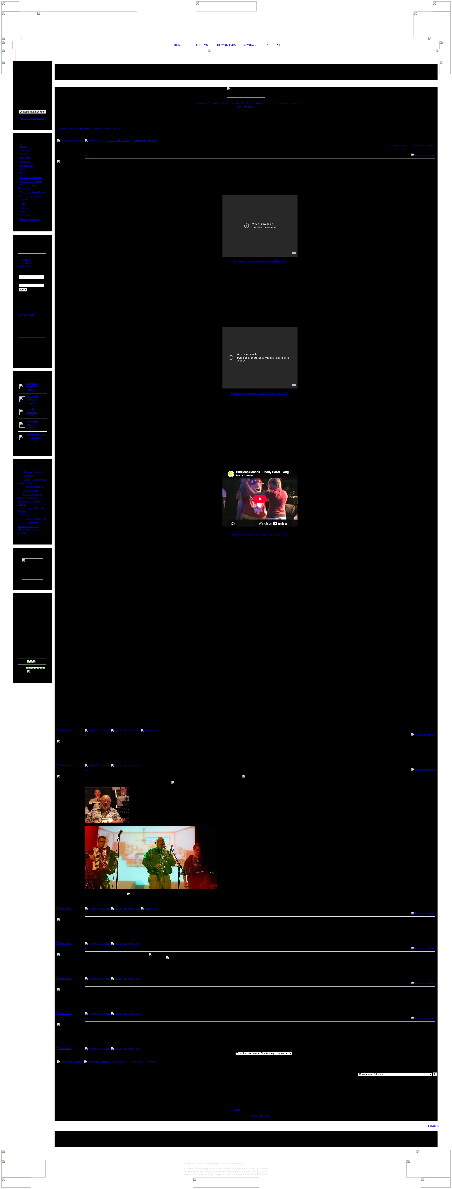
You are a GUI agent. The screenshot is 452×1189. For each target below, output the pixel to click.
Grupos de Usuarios (207, 103)
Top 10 (24, 207)
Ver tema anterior (400, 145)
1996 (31, 415)
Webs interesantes (30, 219)
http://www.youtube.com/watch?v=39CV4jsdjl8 (260, 261)
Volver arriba (64, 730)
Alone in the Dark (33, 486)
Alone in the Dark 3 (34, 518)
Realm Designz (260, 1115)
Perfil (240, 103)
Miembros (227, 103)
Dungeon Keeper (32, 471)
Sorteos (24, 199)
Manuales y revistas (31, 181)
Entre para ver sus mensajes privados (278, 103)
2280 (32, 402)
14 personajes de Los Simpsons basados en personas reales (88, 128)
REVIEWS (249, 44)
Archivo (24, 153)
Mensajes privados (30, 196)
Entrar (250, 106)
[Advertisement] (246, 72)
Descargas (25, 157)
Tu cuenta (25, 215)
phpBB (237, 1109)
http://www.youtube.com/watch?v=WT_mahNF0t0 (260, 393)
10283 (31, 390)
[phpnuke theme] (226, 1186)
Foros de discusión (118, 140)
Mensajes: (31, 386)
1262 (32, 428)
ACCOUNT (273, 44)
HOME (178, 44)
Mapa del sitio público (32, 192)
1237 (36, 440)
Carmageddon (30, 490)
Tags (22, 203)
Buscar (250, 103)
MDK (26, 515)
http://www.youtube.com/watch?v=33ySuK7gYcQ (260, 534)
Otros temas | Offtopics (145, 140)
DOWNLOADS (226, 44)
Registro (25, 259)
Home (23, 146)
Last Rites (28, 475)
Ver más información (32, 118)
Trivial (23, 211)
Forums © (433, 1125)
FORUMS (202, 44)
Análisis (24, 150)
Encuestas (25, 161)
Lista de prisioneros (31, 177)
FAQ (23, 169)
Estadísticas (26, 165)
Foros (23, 173)
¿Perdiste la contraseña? (25, 264)
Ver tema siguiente (423, 145)
